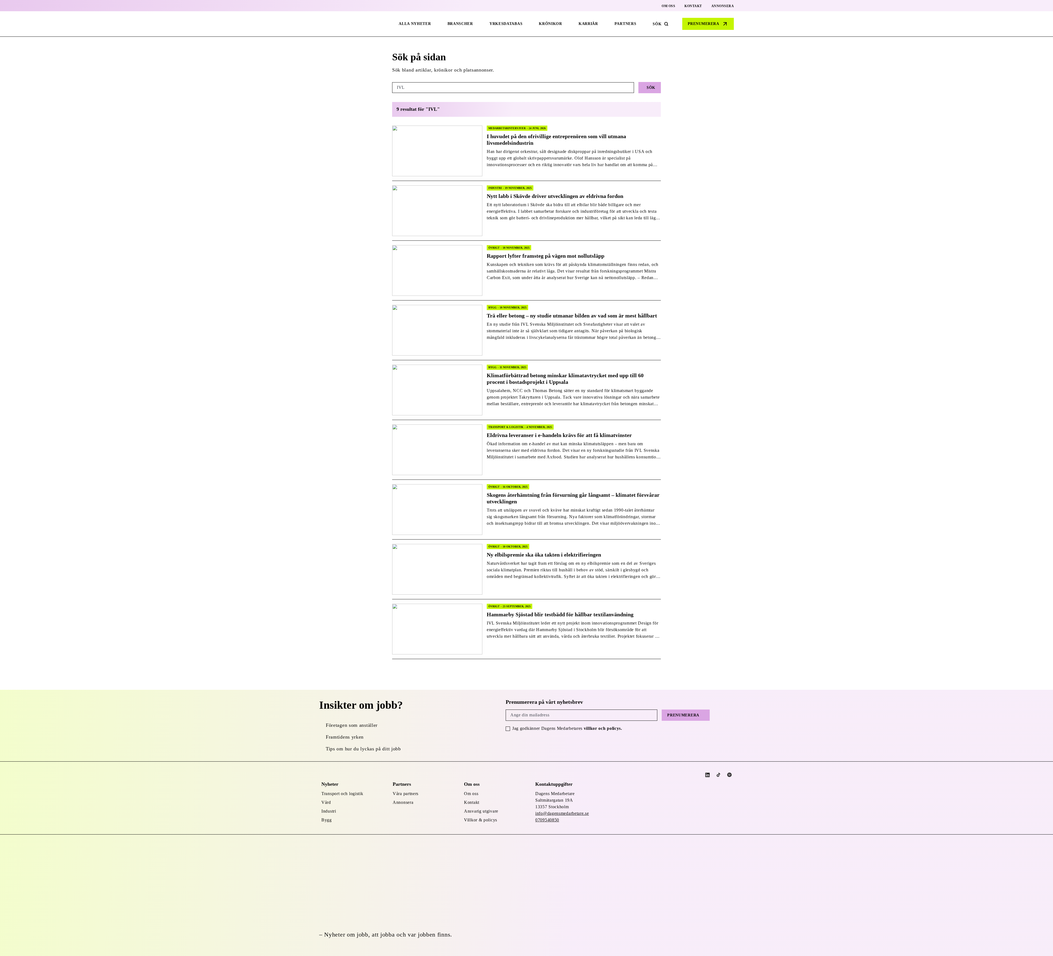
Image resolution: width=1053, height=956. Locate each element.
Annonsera (722, 6)
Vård (326, 802)
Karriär (588, 24)
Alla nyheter (415, 24)
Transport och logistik (342, 793)
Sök (657, 24)
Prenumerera (703, 24)
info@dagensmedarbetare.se (562, 813)
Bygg (326, 820)
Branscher (460, 24)
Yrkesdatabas (505, 24)
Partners (625, 24)
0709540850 (547, 820)
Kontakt (693, 6)
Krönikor (550, 24)
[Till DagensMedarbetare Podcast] (729, 775)
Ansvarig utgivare (481, 811)
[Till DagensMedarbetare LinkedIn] (707, 775)
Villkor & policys (480, 820)
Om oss (668, 6)
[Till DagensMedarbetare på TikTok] (718, 775)
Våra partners (405, 793)
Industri (328, 811)
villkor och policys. (603, 728)
